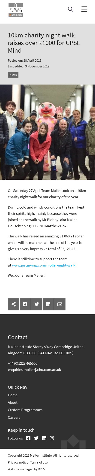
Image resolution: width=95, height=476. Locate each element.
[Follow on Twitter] (34, 438)
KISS (41, 469)
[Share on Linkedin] (48, 304)
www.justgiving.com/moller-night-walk (43, 265)
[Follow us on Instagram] (50, 438)
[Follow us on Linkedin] (42, 438)
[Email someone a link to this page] (59, 304)
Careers (14, 417)
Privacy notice (18, 462)
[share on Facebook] (25, 304)
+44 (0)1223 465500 (22, 363)
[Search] (71, 10)
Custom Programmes (25, 409)
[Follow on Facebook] (26, 438)
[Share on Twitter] (36, 304)
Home (13, 394)
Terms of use (39, 462)
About (13, 402)
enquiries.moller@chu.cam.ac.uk (34, 369)
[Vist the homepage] (16, 10)
